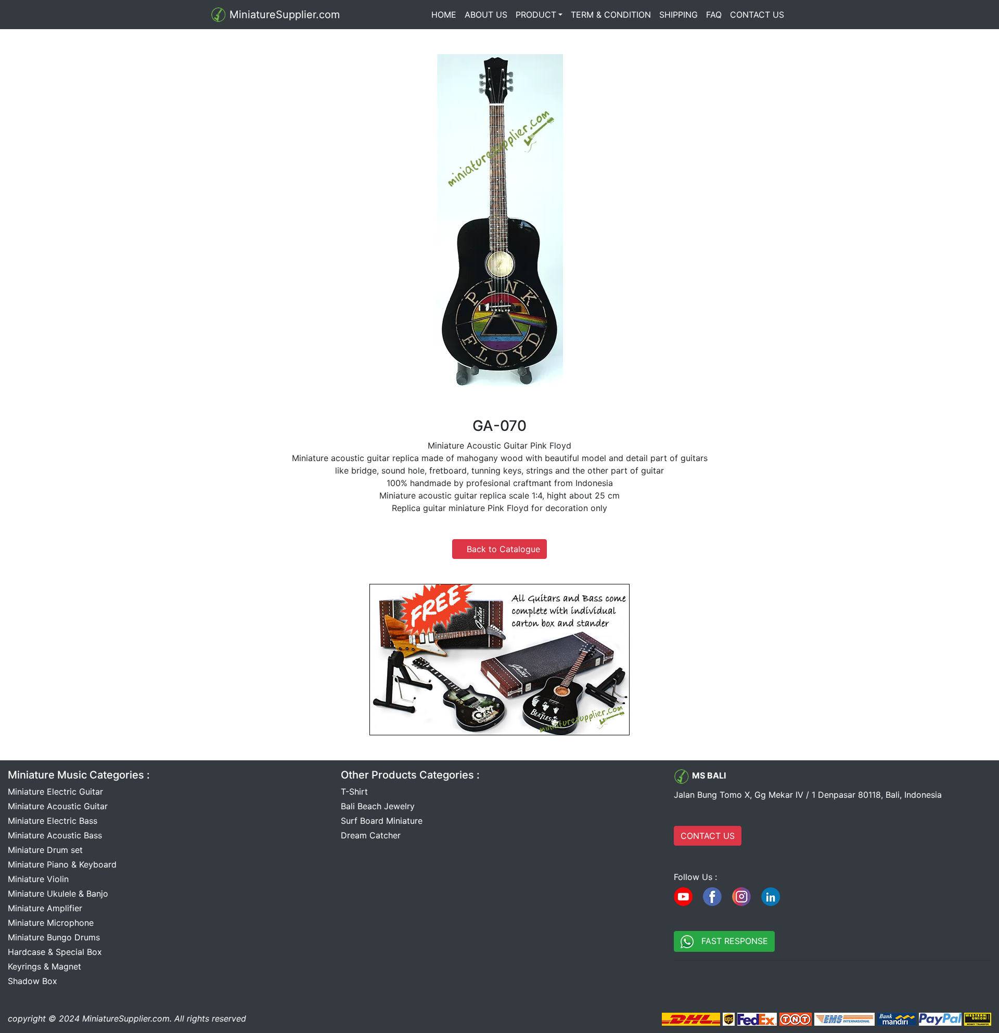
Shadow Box (32, 981)
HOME (445, 14)
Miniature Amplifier (45, 908)
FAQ (714, 14)
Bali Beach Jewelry (378, 806)
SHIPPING (678, 14)
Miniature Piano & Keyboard (62, 864)
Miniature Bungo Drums (54, 937)
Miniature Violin (38, 879)
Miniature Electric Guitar (55, 791)
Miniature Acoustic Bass (55, 835)
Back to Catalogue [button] (499, 549)
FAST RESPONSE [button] (731, 941)
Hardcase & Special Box (55, 952)
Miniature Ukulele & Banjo (58, 893)
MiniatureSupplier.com (283, 14)
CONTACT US (757, 14)
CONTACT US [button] (708, 836)
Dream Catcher (371, 835)
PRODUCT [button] (536, 14)
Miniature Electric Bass (52, 820)
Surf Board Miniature (381, 820)
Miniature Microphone (51, 922)
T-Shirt (354, 791)
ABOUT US (486, 14)
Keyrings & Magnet (44, 966)
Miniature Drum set (45, 850)
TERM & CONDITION (611, 14)
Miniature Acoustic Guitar (58, 806)
